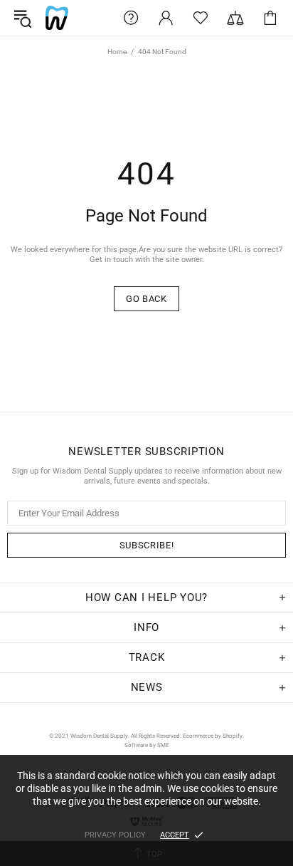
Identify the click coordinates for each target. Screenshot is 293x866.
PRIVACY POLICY (115, 835)
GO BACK (146, 298)
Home (117, 52)
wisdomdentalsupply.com (57, 18)
